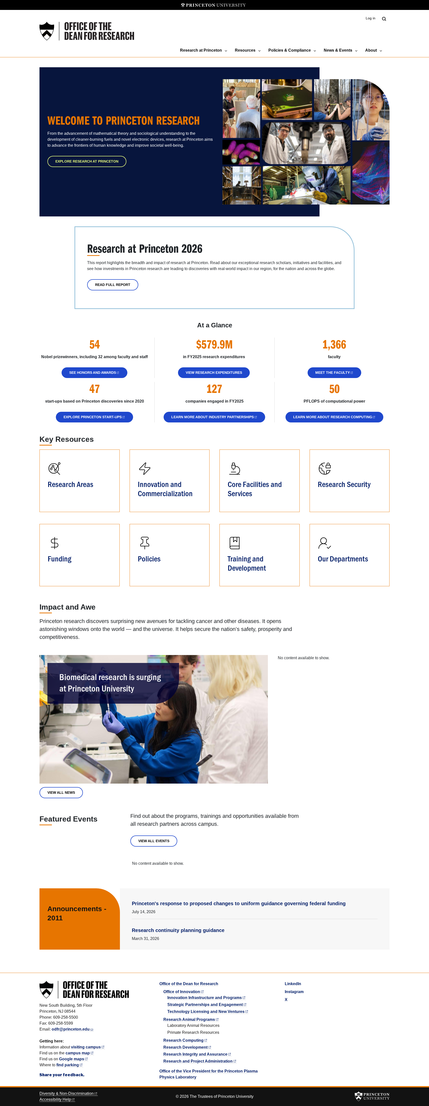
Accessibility (55, 1099)
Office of (181, 992)
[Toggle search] (384, 19)
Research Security (344, 484)
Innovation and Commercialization (165, 488)
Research (183, 1040)
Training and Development (247, 563)
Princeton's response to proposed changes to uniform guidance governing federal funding (239, 903)
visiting (86, 1047)
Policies (149, 558)
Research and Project (198, 1061)
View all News (61, 793)
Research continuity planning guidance (178, 930)
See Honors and (92, 373)
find (67, 1065)
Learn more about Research (332, 417)
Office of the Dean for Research (188, 984)
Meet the (332, 373)
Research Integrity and (195, 1054)
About (371, 50)
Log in (370, 18)
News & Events (338, 50)
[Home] (86, 31)
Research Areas (70, 484)
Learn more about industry (212, 417)
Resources (245, 50)
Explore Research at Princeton (86, 161)
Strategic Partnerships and (205, 1004)
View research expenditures (214, 373)
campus (78, 1053)
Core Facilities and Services (255, 488)
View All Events (153, 841)
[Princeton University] (213, 5)
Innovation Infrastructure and (204, 998)
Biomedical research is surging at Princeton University (110, 682)
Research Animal (189, 1019)
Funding (59, 558)
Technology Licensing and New (206, 1011)
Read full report (112, 285)
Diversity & (66, 1093)
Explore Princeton (93, 417)
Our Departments (343, 558)
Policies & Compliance (289, 50)
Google (71, 1059)
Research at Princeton (201, 50)
